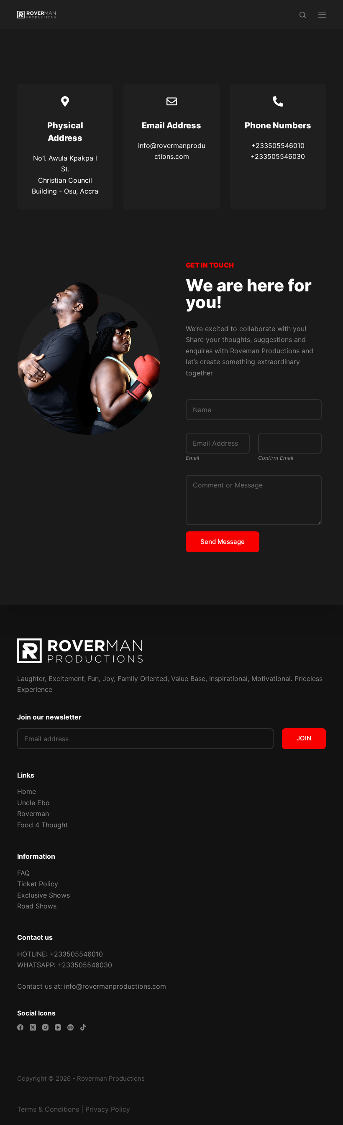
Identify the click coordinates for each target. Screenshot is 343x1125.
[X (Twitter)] (33, 1027)
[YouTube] (58, 1027)
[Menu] (322, 14)
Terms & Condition (46, 1109)
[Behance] (70, 1027)
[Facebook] (20, 1027)
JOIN (304, 738)
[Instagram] (45, 1027)
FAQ (23, 873)
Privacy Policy (107, 1109)
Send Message (222, 542)
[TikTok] (83, 1027)
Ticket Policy (37, 884)
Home (26, 791)
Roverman (33, 813)
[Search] (302, 15)
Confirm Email (275, 458)
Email (192, 458)
